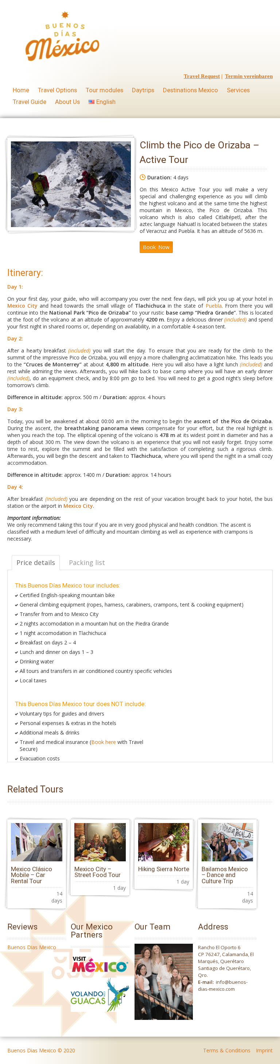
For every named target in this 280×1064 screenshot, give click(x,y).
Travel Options (57, 90)
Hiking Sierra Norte (163, 869)
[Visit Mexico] (100, 974)
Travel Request (202, 76)
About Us (67, 101)
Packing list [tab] (87, 562)
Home (21, 90)
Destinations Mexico (190, 90)
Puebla (214, 305)
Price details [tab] (35, 562)
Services (238, 90)
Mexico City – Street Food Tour (97, 872)
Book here (103, 741)
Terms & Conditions (226, 1050)
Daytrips (143, 90)
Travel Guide (29, 101)
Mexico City (22, 305)
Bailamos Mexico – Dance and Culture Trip (225, 875)
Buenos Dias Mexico (31, 947)
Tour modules (104, 90)
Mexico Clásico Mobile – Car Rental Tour (31, 875)
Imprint (264, 1050)
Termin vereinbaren (249, 76)
